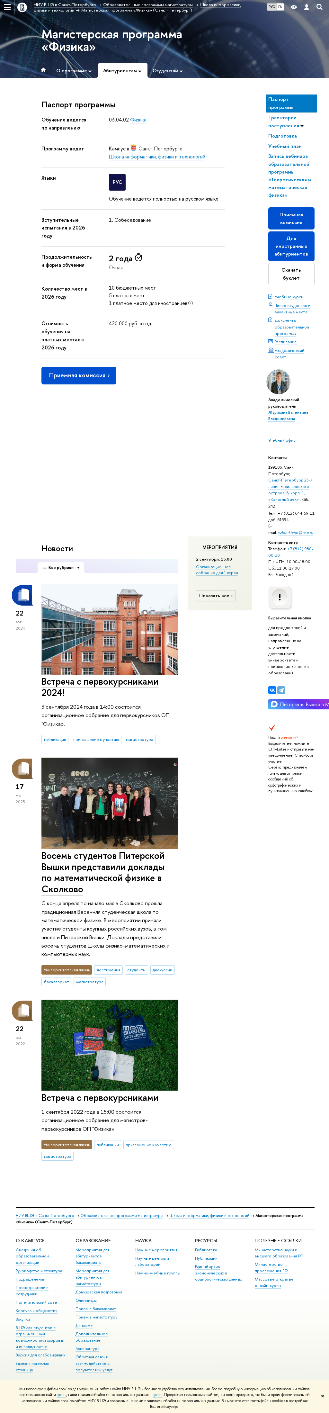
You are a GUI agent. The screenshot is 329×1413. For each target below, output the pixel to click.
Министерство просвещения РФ (271, 1268)
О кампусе (30, 1240)
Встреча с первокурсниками (99, 1097)
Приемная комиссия (291, 218)
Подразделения (30, 1279)
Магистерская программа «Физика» (111, 40)
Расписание (286, 342)
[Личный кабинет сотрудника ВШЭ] (306, 7)
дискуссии (162, 970)
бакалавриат (56, 982)
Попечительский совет (37, 1302)
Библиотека (206, 1250)
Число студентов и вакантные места (292, 308)
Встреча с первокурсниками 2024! (99, 687)
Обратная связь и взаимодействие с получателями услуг (94, 1363)
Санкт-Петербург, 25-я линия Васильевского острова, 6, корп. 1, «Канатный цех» (290, 489)
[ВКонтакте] (272, 690)
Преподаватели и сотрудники (32, 1291)
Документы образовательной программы (292, 326)
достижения (108, 970)
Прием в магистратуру (96, 1317)
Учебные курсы (289, 297)
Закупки (23, 1319)
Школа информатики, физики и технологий (157, 156)
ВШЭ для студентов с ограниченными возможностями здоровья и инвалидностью (40, 1337)
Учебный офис (282, 440)
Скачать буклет (291, 273)
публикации (55, 739)
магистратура (139, 739)
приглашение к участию (96, 739)
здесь (61, 1394)
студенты (136, 970)
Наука (143, 1240)
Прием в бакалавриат (96, 1308)
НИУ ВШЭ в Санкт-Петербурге (45, 1215)
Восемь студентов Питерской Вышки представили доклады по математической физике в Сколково (102, 872)
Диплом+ (84, 1325)
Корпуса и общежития (37, 1310)
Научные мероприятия (156, 1250)
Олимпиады (86, 1300)
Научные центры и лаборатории (152, 1261)
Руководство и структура (39, 1271)
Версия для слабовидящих (40, 1355)
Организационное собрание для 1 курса (217, 569)
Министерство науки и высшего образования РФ (279, 1253)
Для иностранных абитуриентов (291, 246)
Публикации (206, 1258)
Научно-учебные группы (157, 1273)
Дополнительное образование (92, 1337)
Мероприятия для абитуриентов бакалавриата (93, 1256)
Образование (93, 1240)
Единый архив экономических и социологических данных (218, 1273)
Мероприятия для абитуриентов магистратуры (93, 1277)
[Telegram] (281, 690)
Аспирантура (87, 1348)
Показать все (214, 595)
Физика (138, 119)
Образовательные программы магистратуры (121, 1215)
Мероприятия (219, 547)
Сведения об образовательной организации (32, 1256)
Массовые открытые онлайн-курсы (274, 1282)
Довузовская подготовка (99, 1292)
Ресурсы (206, 1240)
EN (280, 6)
